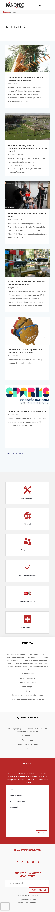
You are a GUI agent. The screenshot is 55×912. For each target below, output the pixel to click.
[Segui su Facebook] (17, 862)
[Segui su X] (22, 862)
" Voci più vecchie (14, 453)
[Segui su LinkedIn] (27, 862)
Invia (41, 833)
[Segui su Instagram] (38, 862)
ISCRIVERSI (38, 890)
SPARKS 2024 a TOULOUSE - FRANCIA (27, 411)
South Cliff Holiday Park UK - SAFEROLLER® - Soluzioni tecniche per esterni (27, 148)
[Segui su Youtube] (33, 862)
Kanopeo (6, 12)
